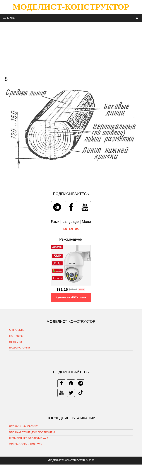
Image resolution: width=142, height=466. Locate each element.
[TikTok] (80, 393)
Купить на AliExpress (71, 297)
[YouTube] (85, 207)
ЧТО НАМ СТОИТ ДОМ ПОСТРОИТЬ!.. (32, 432)
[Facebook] (71, 207)
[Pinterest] (71, 383)
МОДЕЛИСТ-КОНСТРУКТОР (71, 6)
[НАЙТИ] (137, 18)
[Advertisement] (71, 48)
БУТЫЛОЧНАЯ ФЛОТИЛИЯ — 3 (28, 438)
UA (77, 228)
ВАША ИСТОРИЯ (19, 347)
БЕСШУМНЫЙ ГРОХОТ (23, 426)
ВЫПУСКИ (15, 341)
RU (65, 228)
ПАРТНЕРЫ (16, 335)
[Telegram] (57, 207)
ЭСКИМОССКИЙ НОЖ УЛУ (25, 444)
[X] (71, 393)
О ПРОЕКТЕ (16, 329)
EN (71, 228)
